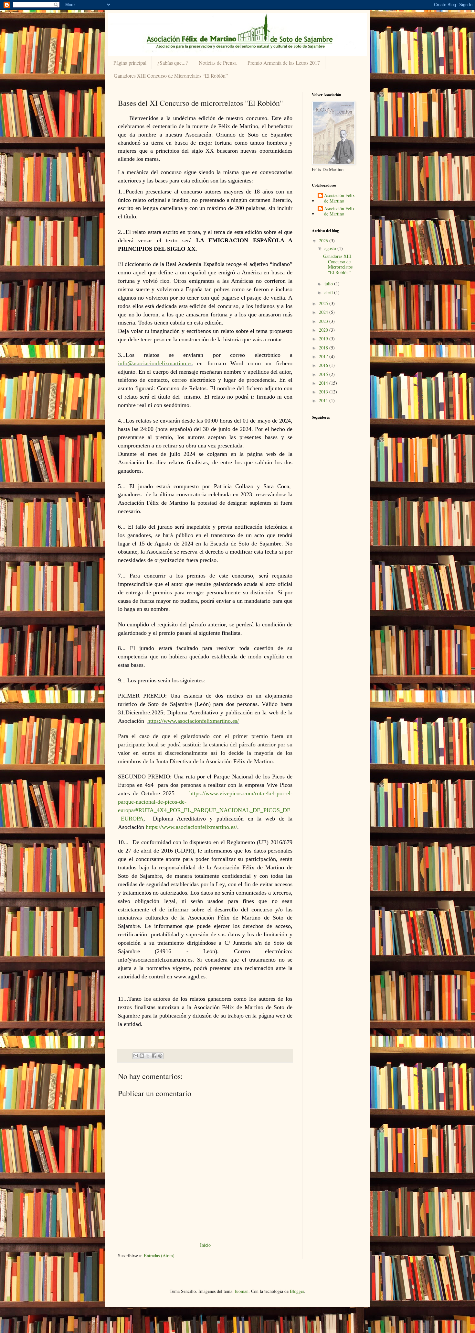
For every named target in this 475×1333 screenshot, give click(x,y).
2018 (324, 348)
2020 (324, 330)
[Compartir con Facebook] (154, 1055)
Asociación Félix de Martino (339, 198)
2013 (324, 392)
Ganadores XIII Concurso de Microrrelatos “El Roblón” (171, 75)
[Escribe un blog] (142, 1055)
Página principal (129, 62)
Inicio (205, 1245)
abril (329, 292)
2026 (324, 240)
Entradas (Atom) (159, 1255)
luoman (241, 1291)
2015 (324, 374)
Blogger (297, 1291)
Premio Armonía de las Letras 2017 (284, 62)
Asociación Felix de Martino (339, 211)
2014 (324, 383)
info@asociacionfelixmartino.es (155, 363)
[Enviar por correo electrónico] (135, 1055)
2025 (324, 303)
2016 (324, 365)
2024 (324, 312)
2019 (324, 339)
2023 (324, 321)
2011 (324, 400)
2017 (324, 356)
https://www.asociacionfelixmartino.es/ (193, 721)
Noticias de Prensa (218, 62)
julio (329, 284)
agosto (330, 248)
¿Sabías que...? (172, 62)
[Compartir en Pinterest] (160, 1055)
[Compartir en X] (148, 1055)
